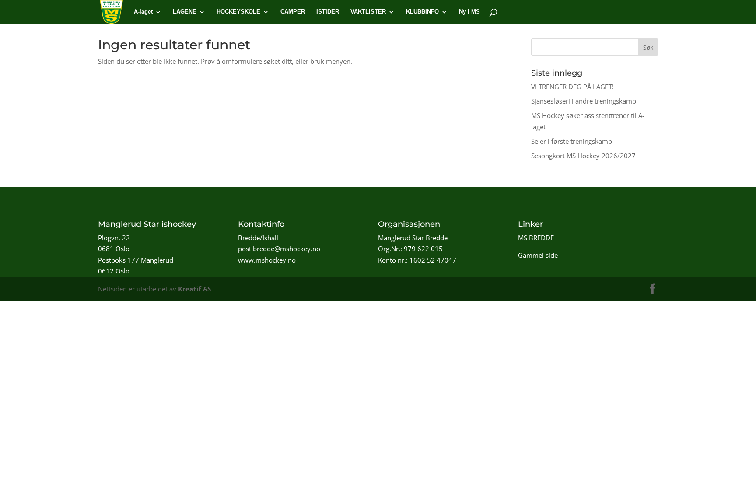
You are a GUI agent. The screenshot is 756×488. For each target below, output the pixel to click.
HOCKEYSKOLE (238, 12)
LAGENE (184, 12)
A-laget (143, 12)
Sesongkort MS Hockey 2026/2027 (583, 155)
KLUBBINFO (422, 12)
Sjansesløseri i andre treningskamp (583, 101)
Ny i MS (469, 12)
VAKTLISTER (368, 12)
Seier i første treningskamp (571, 141)
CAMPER (292, 12)
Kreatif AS (194, 288)
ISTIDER (327, 12)
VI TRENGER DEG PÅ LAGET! (572, 86)
